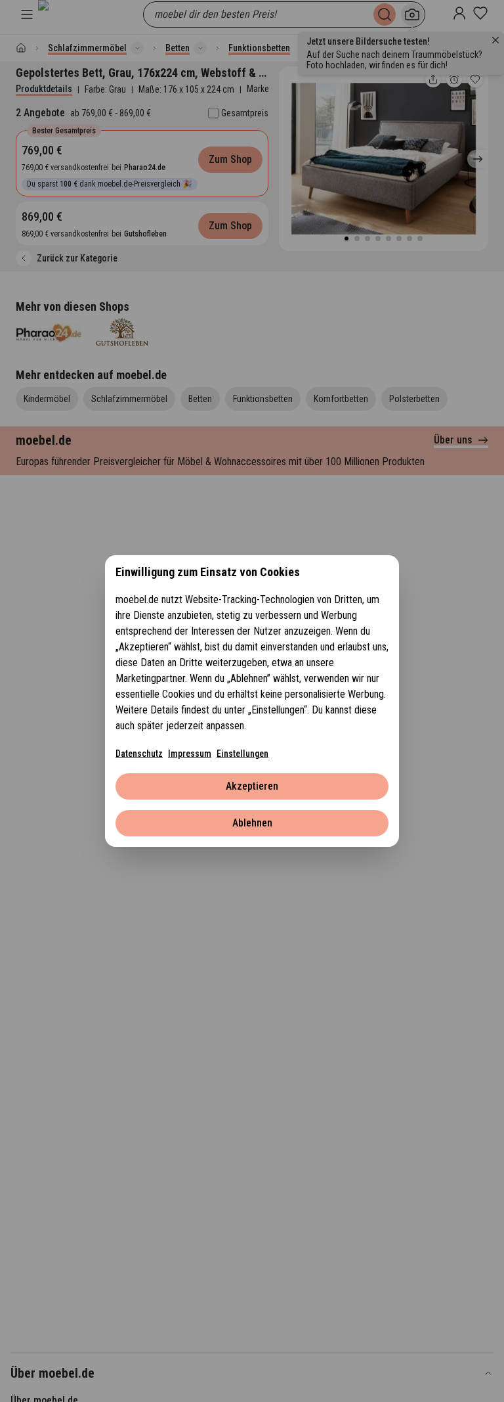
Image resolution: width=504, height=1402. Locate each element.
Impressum (189, 753)
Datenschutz (139, 753)
